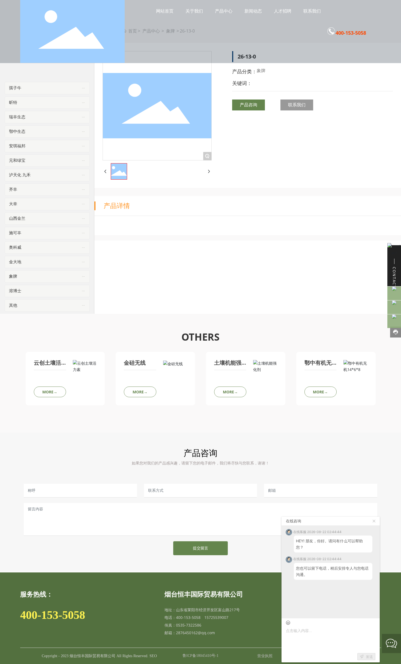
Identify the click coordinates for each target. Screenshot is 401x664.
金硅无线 (135, 362)
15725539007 (216, 617)
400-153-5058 (351, 33)
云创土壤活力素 (47, 365)
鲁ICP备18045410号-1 (200, 656)
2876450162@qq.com (195, 632)
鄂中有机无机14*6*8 (318, 365)
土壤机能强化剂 (227, 365)
